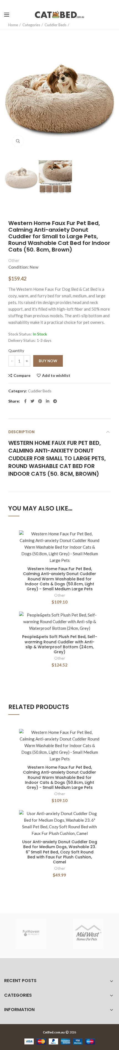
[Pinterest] (40, 401)
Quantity (16, 350)
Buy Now (48, 361)
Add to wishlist (56, 375)
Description (21, 432)
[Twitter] (32, 401)
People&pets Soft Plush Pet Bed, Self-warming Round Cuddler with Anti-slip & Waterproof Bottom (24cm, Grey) (59, 644)
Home (13, 25)
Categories (31, 25)
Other (13, 260)
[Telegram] (55, 401)
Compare (22, 375)
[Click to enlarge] (18, 141)
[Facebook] (25, 401)
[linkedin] (47, 401)
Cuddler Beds (55, 25)
